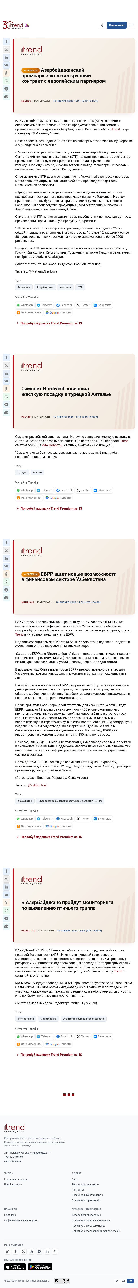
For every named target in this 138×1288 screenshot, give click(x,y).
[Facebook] (15, 1251)
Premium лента (13, 1184)
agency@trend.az (13, 1161)
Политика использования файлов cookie (96, 1231)
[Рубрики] (131, 25)
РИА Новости (52, 445)
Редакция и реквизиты (85, 1184)
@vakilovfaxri (37, 785)
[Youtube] (31, 1251)
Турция (22, 472)
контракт (65, 287)
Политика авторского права (88, 1225)
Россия (37, 472)
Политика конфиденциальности (91, 1220)
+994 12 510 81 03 (13, 1157)
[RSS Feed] (55, 1251)
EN (117, 1281)
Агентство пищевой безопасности (83, 1018)
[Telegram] (39, 1251)
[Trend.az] (16, 25)
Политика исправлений (86, 1200)
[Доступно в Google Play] (40, 1266)
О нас (75, 1179)
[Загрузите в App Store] (15, 1266)
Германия (24, 287)
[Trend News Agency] (14, 1128)
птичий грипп (26, 1018)
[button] (6, 41)
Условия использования (86, 1215)
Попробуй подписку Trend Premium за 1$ (51, 323)
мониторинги (48, 1018)
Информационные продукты (21, 1220)
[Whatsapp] (7, 1251)
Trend (116, 129)
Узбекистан (25, 800)
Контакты (78, 1189)
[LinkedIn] (47, 1251)
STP (80, 287)
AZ (123, 1281)
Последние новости (15, 1179)
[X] (23, 1251)
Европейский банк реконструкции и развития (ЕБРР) (70, 800)
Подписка (10, 1215)
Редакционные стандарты (87, 1195)
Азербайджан (45, 287)
